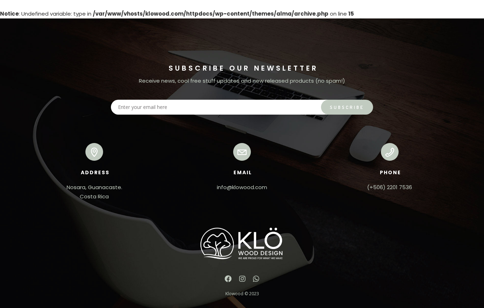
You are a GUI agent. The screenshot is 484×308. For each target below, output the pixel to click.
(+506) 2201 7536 (389, 187)
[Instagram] (242, 280)
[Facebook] (228, 280)
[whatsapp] (256, 280)
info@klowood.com (242, 187)
